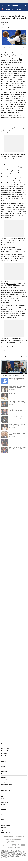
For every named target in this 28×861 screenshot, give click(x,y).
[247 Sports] (9, 841)
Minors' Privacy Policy (6, 784)
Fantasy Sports (5, 748)
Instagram (3, 809)
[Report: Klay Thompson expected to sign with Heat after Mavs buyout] (4, 427)
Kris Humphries (22, 69)
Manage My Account (6, 825)
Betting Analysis (5, 753)
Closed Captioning (6, 788)
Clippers (5, 77)
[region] (14, 367)
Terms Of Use (4, 779)
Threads (3, 816)
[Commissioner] (15, 844)
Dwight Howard (17, 55)
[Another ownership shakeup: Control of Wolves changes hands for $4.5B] (4, 434)
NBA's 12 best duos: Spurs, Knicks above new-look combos (17, 386)
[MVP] (23, 844)
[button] (2, 5)
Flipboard (3, 819)
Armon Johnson (21, 256)
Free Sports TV (5, 751)
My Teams (3, 830)
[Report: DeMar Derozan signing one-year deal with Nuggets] (4, 419)
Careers (3, 766)
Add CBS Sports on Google (9, 27)
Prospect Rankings (23, 13)
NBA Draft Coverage (5, 13)
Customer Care (5, 798)
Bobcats (9, 96)
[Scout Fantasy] (10, 847)
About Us (3, 764)
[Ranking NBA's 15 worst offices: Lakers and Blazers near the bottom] (4, 404)
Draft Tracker (15, 13)
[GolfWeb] (18, 847)
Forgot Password (5, 832)
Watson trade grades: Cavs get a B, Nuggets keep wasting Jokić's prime (17, 449)
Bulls (4, 96)
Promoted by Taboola (21, 356)
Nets (20, 59)
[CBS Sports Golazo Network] (14, 839)
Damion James (11, 256)
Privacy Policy (4, 782)
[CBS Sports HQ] (20, 836)
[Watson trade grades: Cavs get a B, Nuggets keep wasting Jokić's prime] (4, 450)
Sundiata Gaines (11, 284)
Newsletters (4, 827)
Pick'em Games (5, 746)
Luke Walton (13, 258)
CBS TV (3, 773)
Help (2, 796)
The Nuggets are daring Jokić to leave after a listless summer (17, 394)
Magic (3, 47)
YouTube (3, 804)
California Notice (5, 790)
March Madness (5, 755)
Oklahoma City (12, 317)
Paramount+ (4, 771)
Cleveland (4, 69)
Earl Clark (14, 251)
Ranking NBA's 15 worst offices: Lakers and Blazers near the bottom (17, 402)
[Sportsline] (19, 841)
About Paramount (5, 769)
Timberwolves (20, 96)
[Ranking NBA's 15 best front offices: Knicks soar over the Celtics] (4, 412)
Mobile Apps (4, 758)
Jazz (13, 96)
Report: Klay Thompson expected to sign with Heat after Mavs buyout (17, 425)
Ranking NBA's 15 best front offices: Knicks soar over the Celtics (18, 409)
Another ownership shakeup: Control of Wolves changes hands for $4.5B (17, 433)
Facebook (3, 812)
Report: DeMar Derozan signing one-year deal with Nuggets (16, 417)
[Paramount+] (6, 844)
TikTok (2, 807)
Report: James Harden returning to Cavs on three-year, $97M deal (17, 440)
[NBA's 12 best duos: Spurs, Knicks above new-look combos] (4, 389)
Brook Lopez (19, 73)
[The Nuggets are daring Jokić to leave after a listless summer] (4, 396)
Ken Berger (5, 22)
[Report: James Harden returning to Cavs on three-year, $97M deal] (4, 442)
